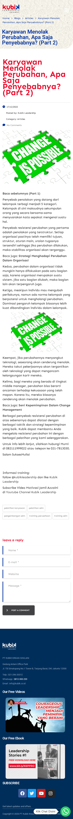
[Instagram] (50, 793)
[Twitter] (32, 793)
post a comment (20, 610)
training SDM (60, 516)
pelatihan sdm (36, 508)
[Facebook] (22, 793)
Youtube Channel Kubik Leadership (31, 492)
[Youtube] (41, 793)
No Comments (14, 125)
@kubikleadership (24, 477)
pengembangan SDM (14, 516)
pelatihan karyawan (14, 508)
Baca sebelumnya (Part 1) (21, 193)
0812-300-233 (20, 679)
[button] (65, 811)
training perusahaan (39, 516)
